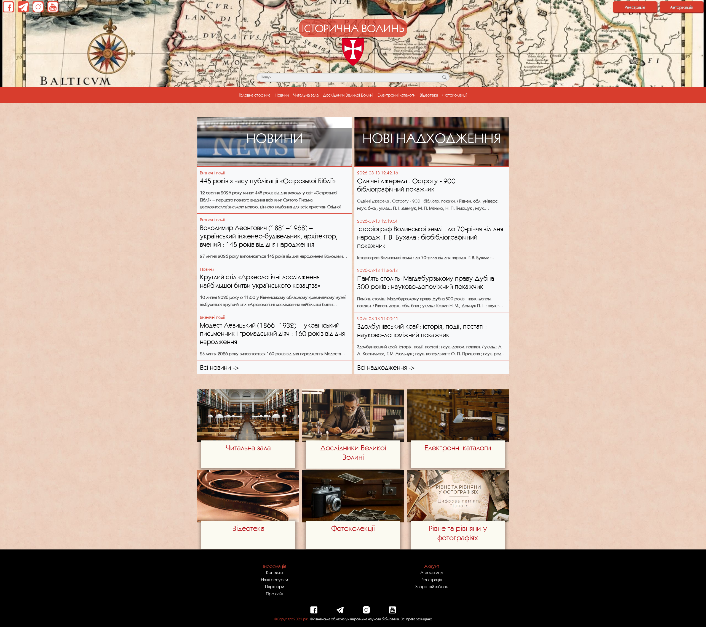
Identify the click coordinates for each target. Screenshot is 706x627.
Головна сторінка (255, 94)
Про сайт (274, 593)
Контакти (274, 572)
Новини (282, 94)
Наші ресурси (274, 579)
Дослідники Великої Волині (348, 94)
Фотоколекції (454, 94)
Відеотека (429, 94)
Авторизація (681, 7)
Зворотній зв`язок (431, 586)
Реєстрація (635, 7)
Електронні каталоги (396, 94)
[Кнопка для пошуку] (444, 77)
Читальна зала (306, 94)
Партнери (274, 586)
